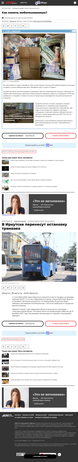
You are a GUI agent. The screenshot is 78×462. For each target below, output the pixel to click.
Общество (13, 21)
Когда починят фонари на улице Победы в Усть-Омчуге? (28, 167)
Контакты (18, 415)
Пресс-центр (69, 415)
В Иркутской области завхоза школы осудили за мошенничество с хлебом (34, 373)
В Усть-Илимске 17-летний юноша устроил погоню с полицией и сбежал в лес (35, 360)
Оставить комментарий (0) (60, 135)
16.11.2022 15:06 (6, 8)
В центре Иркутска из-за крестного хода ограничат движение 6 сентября (34, 380)
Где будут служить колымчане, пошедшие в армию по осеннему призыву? (34, 186)
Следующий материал (40, 456)
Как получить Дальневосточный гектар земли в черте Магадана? (31, 180)
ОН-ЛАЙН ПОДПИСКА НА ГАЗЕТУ (24, 417)
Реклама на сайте (28, 415)
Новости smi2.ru (8, 215)
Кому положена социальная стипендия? (23, 173)
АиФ (8, 81)
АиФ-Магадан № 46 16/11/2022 (42, 21)
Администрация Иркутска (10, 283)
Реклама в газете (41, 415)
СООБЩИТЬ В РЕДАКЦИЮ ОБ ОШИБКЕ (46, 417)
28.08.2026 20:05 (7, 221)
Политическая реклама (55, 415)
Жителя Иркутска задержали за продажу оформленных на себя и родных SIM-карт (37, 367)
